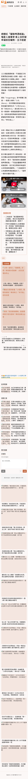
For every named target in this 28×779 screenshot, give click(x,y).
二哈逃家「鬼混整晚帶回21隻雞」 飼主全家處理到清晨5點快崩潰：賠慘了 (15, 219)
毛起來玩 (4, 6)
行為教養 (10, 6)
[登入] (23, 2)
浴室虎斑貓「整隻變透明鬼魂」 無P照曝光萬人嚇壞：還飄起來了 (14, 249)
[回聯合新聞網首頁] (3, 2)
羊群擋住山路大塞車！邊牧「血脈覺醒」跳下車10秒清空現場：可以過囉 (15, 233)
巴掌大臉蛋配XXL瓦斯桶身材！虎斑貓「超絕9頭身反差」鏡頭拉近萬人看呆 (15, 226)
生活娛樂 (17, 6)
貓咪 (3, 258)
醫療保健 (23, 6)
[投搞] (21, 2)
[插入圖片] (20, 471)
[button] (18, 2)
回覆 (25, 471)
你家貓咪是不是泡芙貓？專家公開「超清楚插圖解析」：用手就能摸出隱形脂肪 (15, 241)
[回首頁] (7, 2)
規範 (3, 471)
